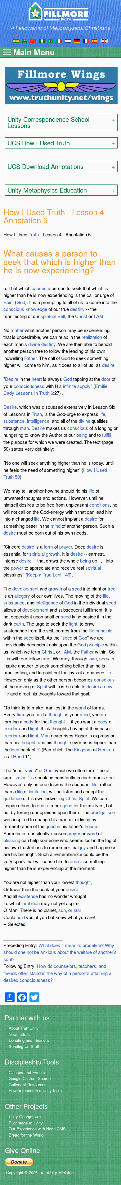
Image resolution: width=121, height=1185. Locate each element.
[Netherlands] (68, 40)
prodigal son (103, 812)
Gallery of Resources (28, 1084)
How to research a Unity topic (35, 1090)
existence (28, 896)
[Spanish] (94, 40)
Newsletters (19, 1034)
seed (77, 588)
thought (56, 714)
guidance (12, 798)
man (24, 428)
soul (110, 777)
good (67, 805)
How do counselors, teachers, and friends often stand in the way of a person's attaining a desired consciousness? (57, 973)
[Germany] (77, 40)
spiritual (48, 316)
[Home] (61, 11)
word (92, 833)
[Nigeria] (42, 40)
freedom (11, 728)
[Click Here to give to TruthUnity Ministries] (19, 1161)
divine (34, 344)
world (80, 707)
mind (55, 525)
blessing (11, 840)
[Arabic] (24, 40)
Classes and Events (27, 1072)
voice (30, 770)
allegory (22, 595)
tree (111, 588)
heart (37, 379)
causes (39, 288)
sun (62, 910)
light (73, 623)
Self (61, 316)
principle (104, 630)
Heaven (106, 749)
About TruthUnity (24, 1028)
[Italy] (59, 40)
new (108, 686)
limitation (38, 791)
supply (84, 386)
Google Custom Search (30, 1078)
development (25, 588)
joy (83, 847)
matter (17, 330)
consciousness (29, 386)
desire (108, 365)
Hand (18, 756)
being (81, 434)
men (45, 658)
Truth (34, 234)
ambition (31, 903)
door (105, 379)
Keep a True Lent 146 (48, 574)
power (17, 567)
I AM (98, 316)
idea (15, 749)
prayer (65, 546)
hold (39, 714)
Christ (81, 316)
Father (30, 358)
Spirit (8, 302)
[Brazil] (50, 40)
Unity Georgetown (25, 1116)
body (29, 721)
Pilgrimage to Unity (26, 1123)
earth (19, 623)
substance (14, 420)
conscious (13, 309)
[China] (33, 40)
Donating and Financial (29, 1040)
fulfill (106, 434)
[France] (86, 40)
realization (92, 337)
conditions (99, 504)
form (48, 546)
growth (53, 553)
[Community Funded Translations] (104, 40)
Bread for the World (26, 1135)
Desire (11, 379)
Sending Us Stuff (24, 1046)
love (92, 658)
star (77, 910)
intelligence (38, 420)
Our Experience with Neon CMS (37, 1129)
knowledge (36, 309)
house (91, 826)
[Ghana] (16, 40)
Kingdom (83, 749)
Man (45, 735)
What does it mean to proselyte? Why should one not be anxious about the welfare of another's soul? (60, 952)
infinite (69, 386)
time (21, 714)
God (20, 302)
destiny (77, 309)
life (102, 414)
